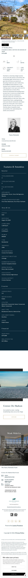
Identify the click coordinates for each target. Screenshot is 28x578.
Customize (14, 570)
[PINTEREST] (19, 521)
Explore (14, 417)
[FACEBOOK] (8, 521)
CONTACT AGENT (14, 155)
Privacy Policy (19, 533)
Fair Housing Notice (14, 504)
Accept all (14, 574)
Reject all (14, 566)
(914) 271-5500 (6, 145)
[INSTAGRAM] (12, 521)
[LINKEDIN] (15, 521)
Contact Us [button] (14, 456)
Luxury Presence (18, 525)
